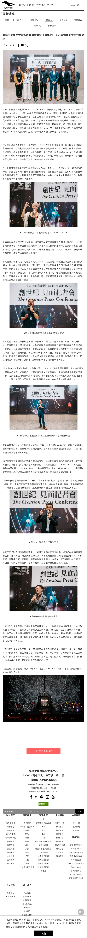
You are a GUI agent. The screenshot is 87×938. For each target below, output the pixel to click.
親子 (27, 852)
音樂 (27, 838)
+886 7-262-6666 (43, 780)
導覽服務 (59, 834)
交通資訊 (10, 849)
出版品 (43, 871)
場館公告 (34, 20)
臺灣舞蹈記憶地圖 (76, 878)
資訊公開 (10, 863)
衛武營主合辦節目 (27, 827)
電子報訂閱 (9, 811)
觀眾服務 (59, 830)
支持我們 (10, 860)
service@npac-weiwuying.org (43, 784)
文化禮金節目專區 (27, 867)
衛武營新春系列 (76, 845)
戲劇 (27, 841)
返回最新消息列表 (43, 751)
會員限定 (76, 830)
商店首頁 (27, 893)
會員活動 (76, 827)
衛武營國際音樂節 (76, 852)
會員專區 (76, 815)
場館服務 (60, 815)
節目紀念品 (27, 904)
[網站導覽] (73, 5)
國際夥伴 (10, 830)
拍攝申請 (59, 841)
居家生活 (27, 908)
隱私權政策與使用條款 (36, 927)
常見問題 (59, 852)
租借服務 (59, 827)
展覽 (27, 863)
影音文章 (10, 885)
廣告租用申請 (59, 845)
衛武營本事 (10, 896)
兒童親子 (27, 911)
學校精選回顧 (43, 863)
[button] (78, 5)
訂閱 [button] (80, 811)
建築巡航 (10, 841)
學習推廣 (43, 815)
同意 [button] (43, 933)
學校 (43, 834)
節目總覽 (27, 823)
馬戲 (27, 849)
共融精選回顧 (43, 867)
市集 (27, 860)
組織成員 (10, 852)
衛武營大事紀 (10, 838)
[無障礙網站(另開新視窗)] (43, 804)
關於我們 (10, 815)
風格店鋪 (59, 849)
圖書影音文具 (27, 915)
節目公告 (63, 20)
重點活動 (76, 837)
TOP (81, 912)
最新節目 (27, 815)
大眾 (43, 827)
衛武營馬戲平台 (76, 874)
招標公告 (52, 26)
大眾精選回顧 (43, 856)
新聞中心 (37, 26)
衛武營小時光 (76, 849)
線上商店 (27, 885)
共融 (43, 838)
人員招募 (10, 856)
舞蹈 (27, 845)
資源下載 (59, 856)
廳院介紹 (10, 845)
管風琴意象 (27, 900)
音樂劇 (27, 834)
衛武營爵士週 (76, 860)
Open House (76, 867)
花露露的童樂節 (76, 856)
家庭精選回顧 (43, 860)
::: (1, 2)
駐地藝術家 (10, 834)
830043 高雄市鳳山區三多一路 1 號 (43, 775)
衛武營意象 (27, 896)
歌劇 (27, 830)
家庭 (43, 830)
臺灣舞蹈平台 (76, 871)
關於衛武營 (10, 823)
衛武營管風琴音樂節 (76, 863)
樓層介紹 (59, 838)
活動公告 (49, 20)
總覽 (7, 20)
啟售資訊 (20, 20)
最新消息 (10, 827)
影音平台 (10, 893)
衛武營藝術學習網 (43, 823)
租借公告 (78, 20)
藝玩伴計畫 (59, 823)
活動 (27, 856)
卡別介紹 (76, 823)
